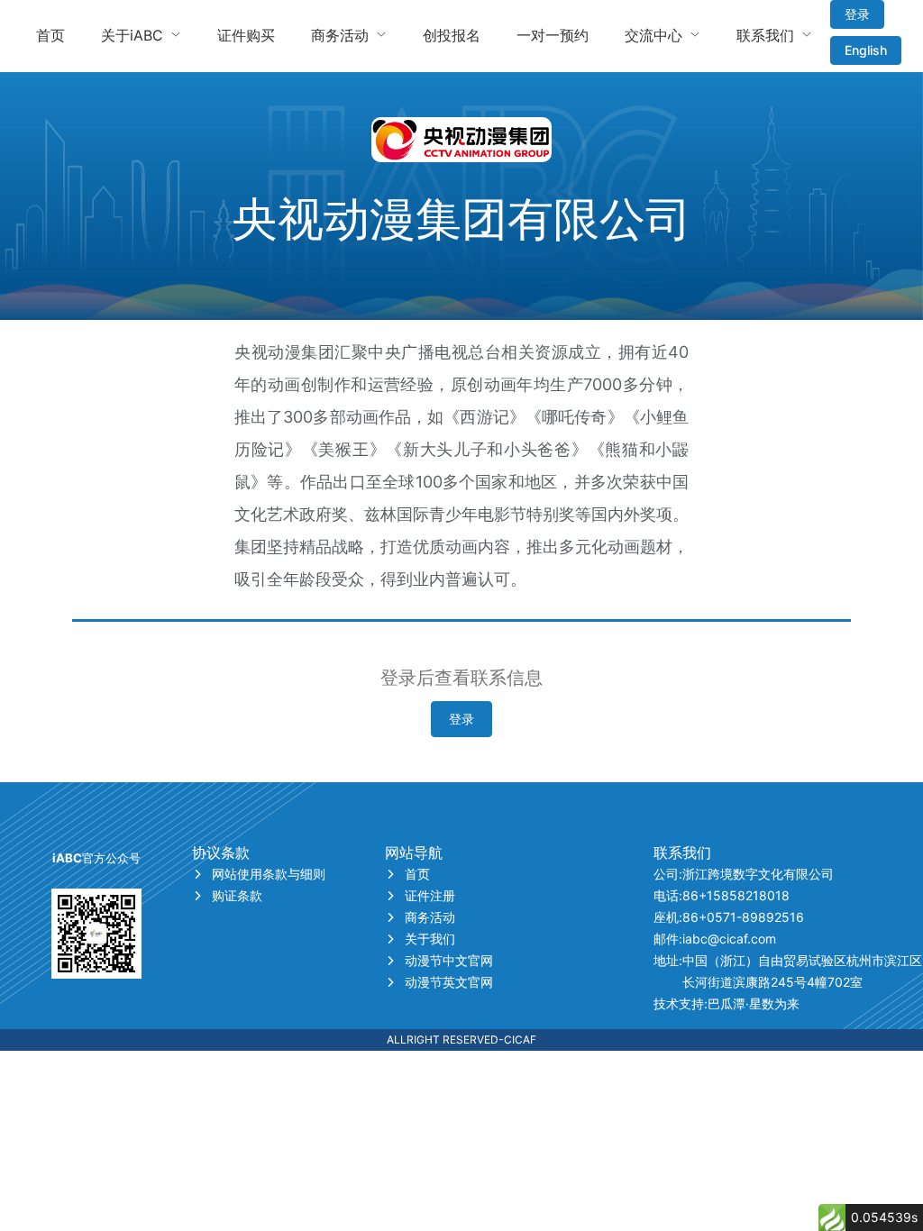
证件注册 (430, 895)
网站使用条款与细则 (268, 873)
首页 (417, 873)
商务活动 (430, 917)
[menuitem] (141, 36)
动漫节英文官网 (449, 981)
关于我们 (430, 938)
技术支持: (726, 1003)
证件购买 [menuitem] (246, 35)
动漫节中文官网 (449, 960)
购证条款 (237, 895)
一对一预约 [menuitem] (552, 35)
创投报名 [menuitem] (451, 35)
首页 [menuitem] (50, 35)
